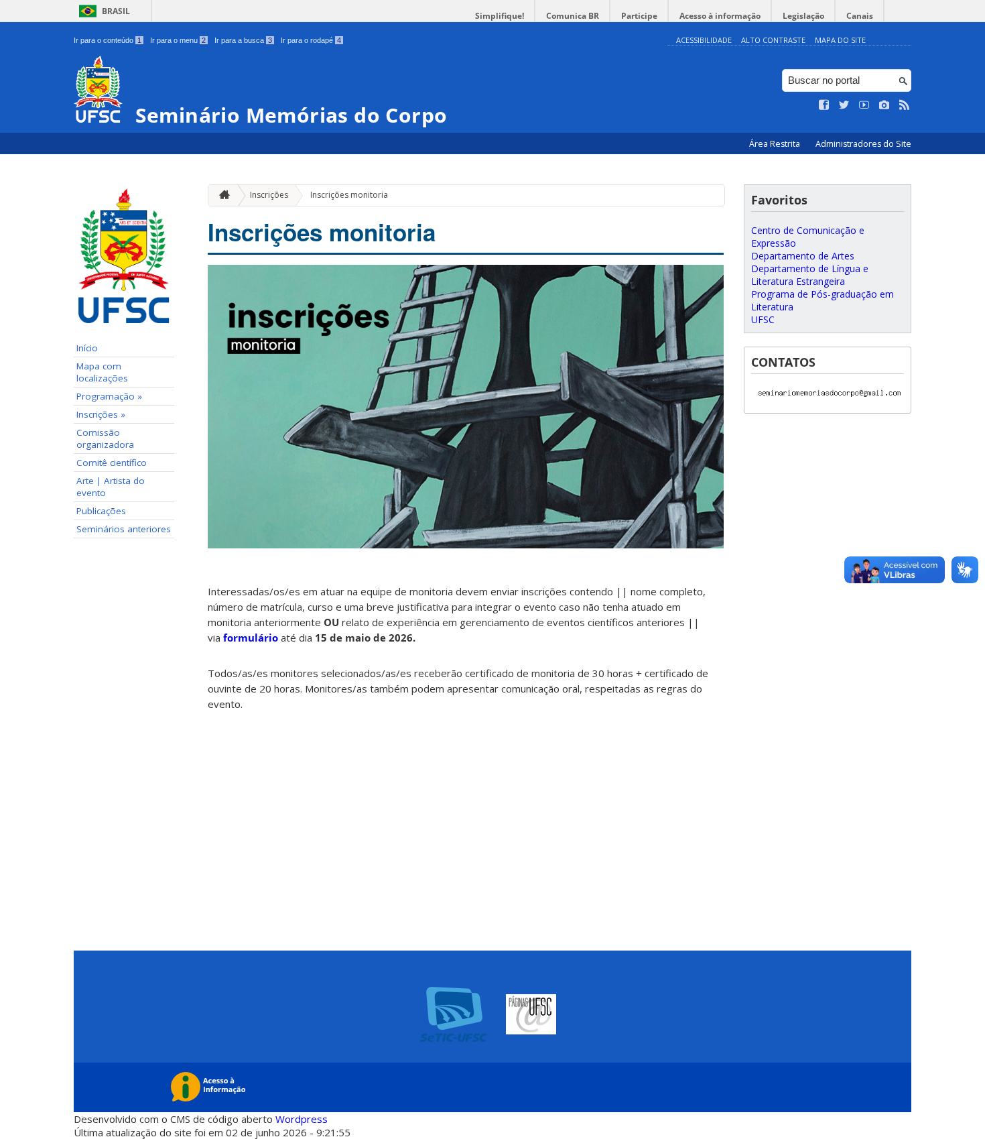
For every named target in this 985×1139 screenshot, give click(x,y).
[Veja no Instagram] (884, 105)
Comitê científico (111, 463)
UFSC (763, 319)
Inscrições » (100, 414)
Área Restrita (775, 143)
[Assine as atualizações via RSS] (904, 105)
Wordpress (301, 1119)
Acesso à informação (720, 15)
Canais (859, 15)
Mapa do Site (840, 40)
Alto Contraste (773, 40)
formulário (250, 637)
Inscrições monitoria (349, 194)
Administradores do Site (863, 143)
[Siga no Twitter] (844, 105)
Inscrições (269, 194)
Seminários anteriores (123, 529)
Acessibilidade (704, 40)
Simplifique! (499, 15)
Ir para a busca (243, 40)
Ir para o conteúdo (107, 40)
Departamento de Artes (802, 255)
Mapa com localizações (102, 372)
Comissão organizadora (105, 438)
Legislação (803, 15)
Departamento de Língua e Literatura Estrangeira (809, 275)
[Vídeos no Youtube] (864, 105)
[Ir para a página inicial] (221, 195)
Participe (639, 15)
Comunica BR (572, 15)
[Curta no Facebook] (824, 105)
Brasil (116, 11)
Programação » (109, 396)
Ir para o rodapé (311, 40)
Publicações (101, 511)
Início (87, 348)
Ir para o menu (178, 40)
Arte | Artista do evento (110, 487)
